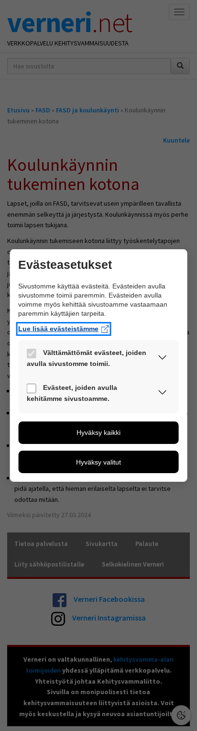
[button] (162, 359)
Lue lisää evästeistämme (58, 329)
